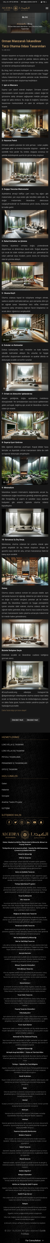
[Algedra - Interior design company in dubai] (16, 8)
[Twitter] (15, 822)
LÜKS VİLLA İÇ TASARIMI (13, 744)
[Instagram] (21, 822)
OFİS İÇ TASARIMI (9, 769)
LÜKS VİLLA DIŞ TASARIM (13, 751)
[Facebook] (9, 822)
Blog (29, 24)
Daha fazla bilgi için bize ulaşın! (14, 710)
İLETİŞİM (6, 808)
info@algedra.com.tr (29, 2)
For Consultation (33, 1240)
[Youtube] (34, 822)
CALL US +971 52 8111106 (10, 2)
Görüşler (5, 796)
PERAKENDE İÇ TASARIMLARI (14, 763)
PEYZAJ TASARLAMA (11, 757)
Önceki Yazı (17, 720)
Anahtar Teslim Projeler (12, 802)
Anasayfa (21, 24)
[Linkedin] (28, 822)
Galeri (4, 783)
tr (44, 2)
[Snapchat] (41, 822)
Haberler (5, 790)
